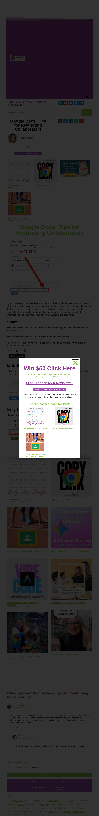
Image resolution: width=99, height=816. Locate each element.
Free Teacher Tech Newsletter (49, 383)
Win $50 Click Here (49, 368)
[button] (75, 363)
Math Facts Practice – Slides (35, 428)
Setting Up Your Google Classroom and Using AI (35, 455)
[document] (49, 408)
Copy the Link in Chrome (63, 428)
